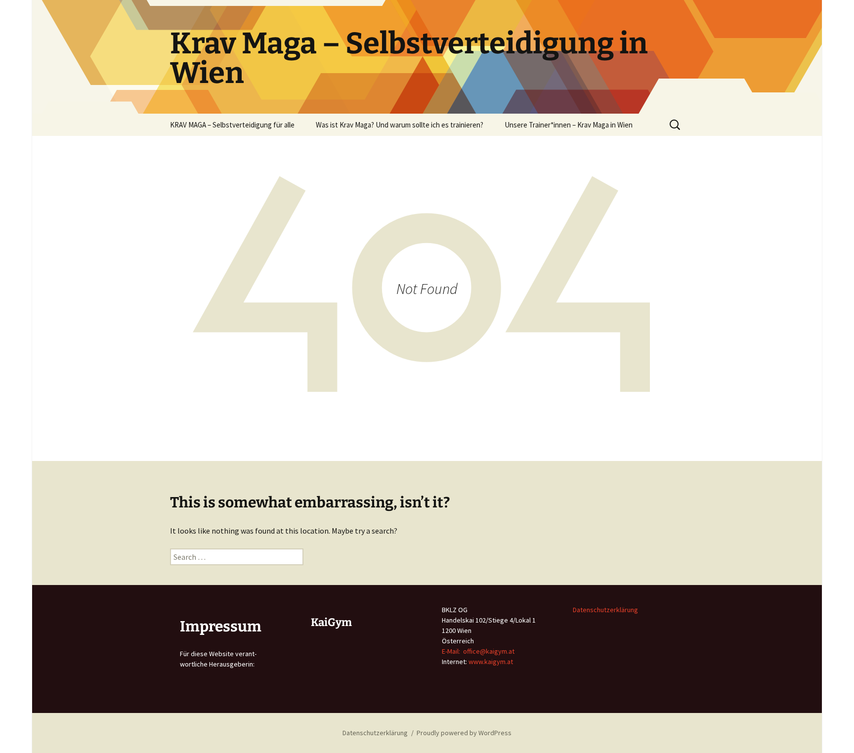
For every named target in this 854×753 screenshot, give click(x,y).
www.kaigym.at (491, 661)
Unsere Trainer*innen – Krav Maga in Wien (569, 124)
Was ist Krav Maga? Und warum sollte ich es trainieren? (399, 124)
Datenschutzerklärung (605, 609)
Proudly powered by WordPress (464, 732)
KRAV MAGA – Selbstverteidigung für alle (232, 124)
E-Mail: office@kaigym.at (478, 651)
